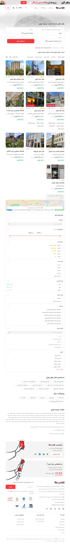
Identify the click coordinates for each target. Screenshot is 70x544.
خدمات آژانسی (21, 519)
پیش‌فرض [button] (53, 57)
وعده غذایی (60, 295)
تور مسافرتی (61, 524)
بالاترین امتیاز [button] (30, 57)
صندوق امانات (58, 347)
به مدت (60, 37)
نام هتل (61, 220)
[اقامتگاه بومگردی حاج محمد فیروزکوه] (15, 99)
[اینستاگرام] (63, 509)
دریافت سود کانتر (20, 524)
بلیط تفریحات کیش (40, 519)
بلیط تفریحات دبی (40, 521)
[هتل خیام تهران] (55, 67)
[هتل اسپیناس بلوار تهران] (15, 67)
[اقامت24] (59, 482)
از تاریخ (31, 29)
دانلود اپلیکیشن (56, 454)
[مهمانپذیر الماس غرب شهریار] (55, 140)
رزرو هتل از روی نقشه (59, 527)
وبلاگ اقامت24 (61, 530)
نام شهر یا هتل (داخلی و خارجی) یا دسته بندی (52, 29)
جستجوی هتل (21, 41)
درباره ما (62, 532)
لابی (60, 336)
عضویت (10, 487)
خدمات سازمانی (20, 522)
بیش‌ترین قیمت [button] (38, 57)
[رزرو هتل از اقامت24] (60, 8)
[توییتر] (47, 509)
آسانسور (59, 342)
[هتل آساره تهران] (35, 67)
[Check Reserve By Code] (14, 8)
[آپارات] (55, 509)
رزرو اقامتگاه (43, 8)
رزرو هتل (51, 8)
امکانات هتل (60, 328)
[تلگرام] (51, 509)
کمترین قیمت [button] (46, 57)
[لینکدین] (59, 509)
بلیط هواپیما (61, 522)
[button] (10, 57)
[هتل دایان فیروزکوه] (35, 140)
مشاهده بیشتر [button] (60, 369)
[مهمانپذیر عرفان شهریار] (55, 171)
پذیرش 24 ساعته (57, 339)
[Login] (8, 8)
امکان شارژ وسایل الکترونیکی (54, 344)
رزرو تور (36, 8)
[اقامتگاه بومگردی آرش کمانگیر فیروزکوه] (15, 140)
